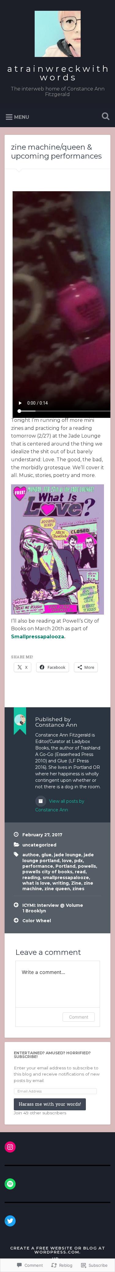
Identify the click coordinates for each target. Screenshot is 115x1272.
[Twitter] (10, 1220)
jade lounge (67, 854)
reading (31, 877)
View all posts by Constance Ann (59, 805)
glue (46, 854)
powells (87, 866)
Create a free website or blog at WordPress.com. (57, 1250)
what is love (36, 883)
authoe (30, 854)
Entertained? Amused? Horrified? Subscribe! (52, 1055)
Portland (65, 866)
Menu (21, 117)
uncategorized (39, 844)
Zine (76, 883)
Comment (78, 1017)
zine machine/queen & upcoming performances (57, 151)
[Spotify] (10, 1183)
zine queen (57, 888)
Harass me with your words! (50, 1104)
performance (37, 866)
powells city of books (47, 871)
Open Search (104, 117)
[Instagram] (10, 1147)
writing (60, 883)
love (67, 860)
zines (78, 888)
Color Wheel (37, 920)
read (80, 871)
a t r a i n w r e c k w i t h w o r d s (57, 73)
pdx (78, 860)
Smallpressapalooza (37, 637)
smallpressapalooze (66, 877)
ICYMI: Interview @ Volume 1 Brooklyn (52, 908)
